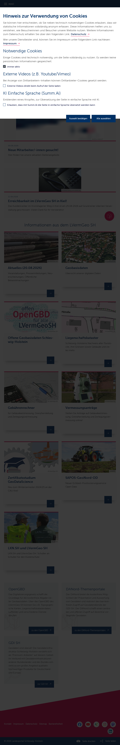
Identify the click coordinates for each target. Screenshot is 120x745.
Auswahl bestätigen (78, 118)
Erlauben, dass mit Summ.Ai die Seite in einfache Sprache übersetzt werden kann (51, 105)
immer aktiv (13, 66)
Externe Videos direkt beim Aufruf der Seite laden (34, 85)
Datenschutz (78, 34)
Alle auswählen (104, 118)
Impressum (10, 43)
